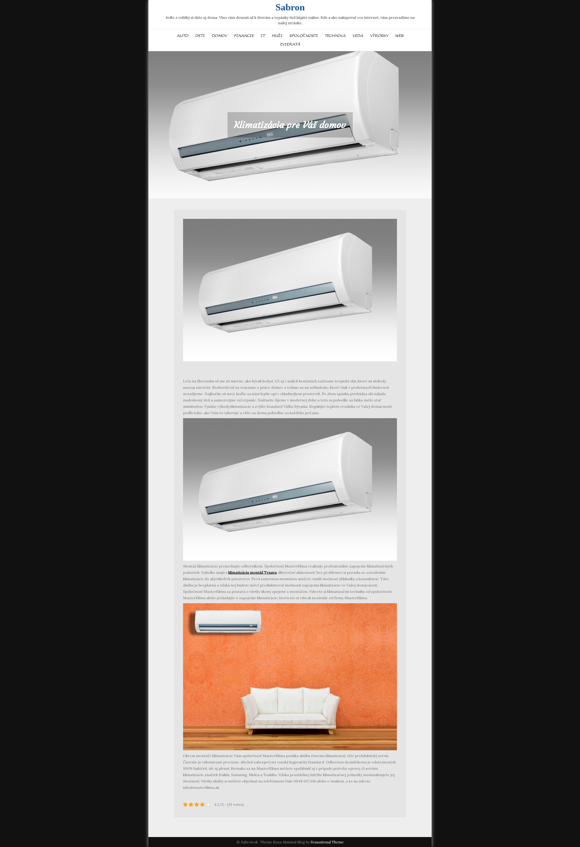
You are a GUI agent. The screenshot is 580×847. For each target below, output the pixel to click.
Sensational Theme (327, 842)
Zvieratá (290, 44)
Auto (182, 35)
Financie (244, 35)
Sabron (290, 7)
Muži (277, 35)
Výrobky (379, 35)
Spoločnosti (303, 35)
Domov (219, 35)
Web (399, 35)
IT (263, 35)
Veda (357, 35)
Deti (200, 35)
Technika (335, 35)
